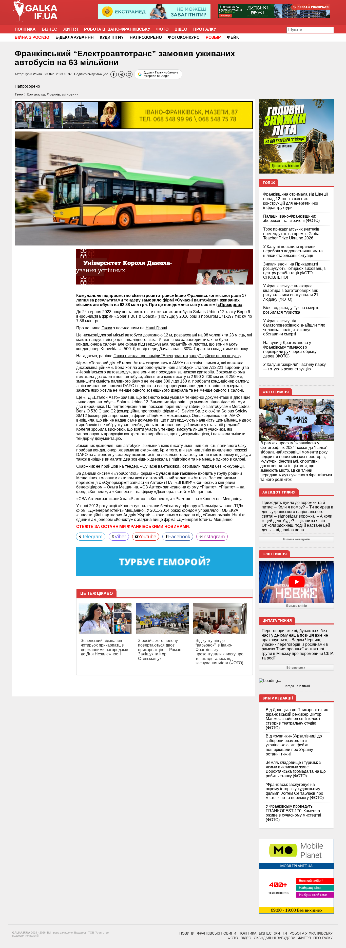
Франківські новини (63, 94)
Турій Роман (33, 74)
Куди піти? (112, 37)
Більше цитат (296, 667)
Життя (70, 29)
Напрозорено (146, 37)
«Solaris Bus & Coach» (135, 316)
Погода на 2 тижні (296, 686)
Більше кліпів (296, 606)
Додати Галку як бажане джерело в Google (161, 74)
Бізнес (49, 29)
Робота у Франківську (311, 933)
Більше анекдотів (296, 539)
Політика (25, 29)
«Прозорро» (230, 304)
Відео (181, 29)
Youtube (147, 536)
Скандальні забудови (274, 938)
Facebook (179, 536)
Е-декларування (74, 37)
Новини (187, 933)
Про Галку (204, 29)
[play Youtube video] (296, 582)
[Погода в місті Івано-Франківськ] (296, 680)
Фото (162, 29)
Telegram (92, 536)
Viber (120, 536)
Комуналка (36, 94)
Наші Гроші (156, 328)
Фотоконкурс (184, 37)
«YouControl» (126, 473)
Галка (107, 328)
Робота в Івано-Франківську (117, 29)
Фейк (233, 37)
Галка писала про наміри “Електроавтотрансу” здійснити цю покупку (177, 356)
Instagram (213, 536)
